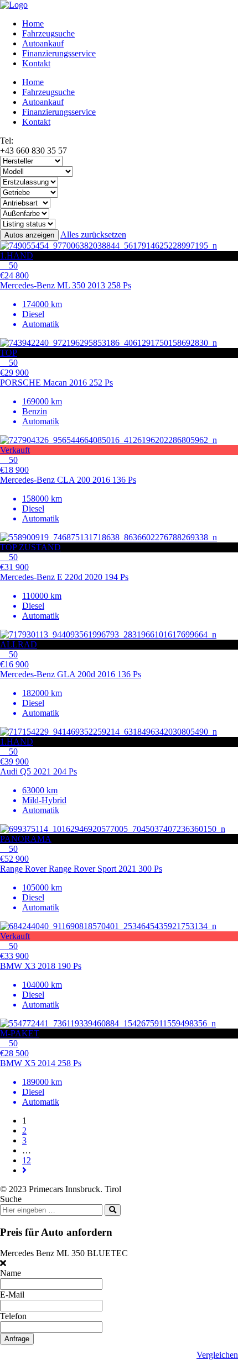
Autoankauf (43, 43)
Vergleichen (217, 1354)
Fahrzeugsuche (48, 33)
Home (33, 23)
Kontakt (36, 63)
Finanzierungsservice (59, 53)
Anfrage (16, 1339)
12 (26, 1160)
